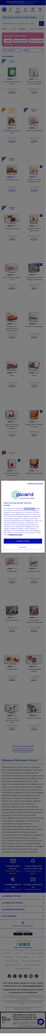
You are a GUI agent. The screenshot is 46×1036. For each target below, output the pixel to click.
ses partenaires (29, 508)
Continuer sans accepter (35, 483)
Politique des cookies (15, 534)
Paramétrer (23, 547)
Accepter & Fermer (23, 541)
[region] (23, 517)
